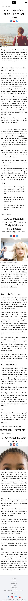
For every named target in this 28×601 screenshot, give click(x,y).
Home (2, 6)
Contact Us (14, 583)
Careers (14, 585)
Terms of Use (14, 587)
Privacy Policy (14, 589)
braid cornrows (22, 543)
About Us (14, 580)
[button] (11, 21)
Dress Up (8, 6)
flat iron (21, 136)
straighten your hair (7, 112)
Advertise (14, 581)
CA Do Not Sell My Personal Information (14, 590)
